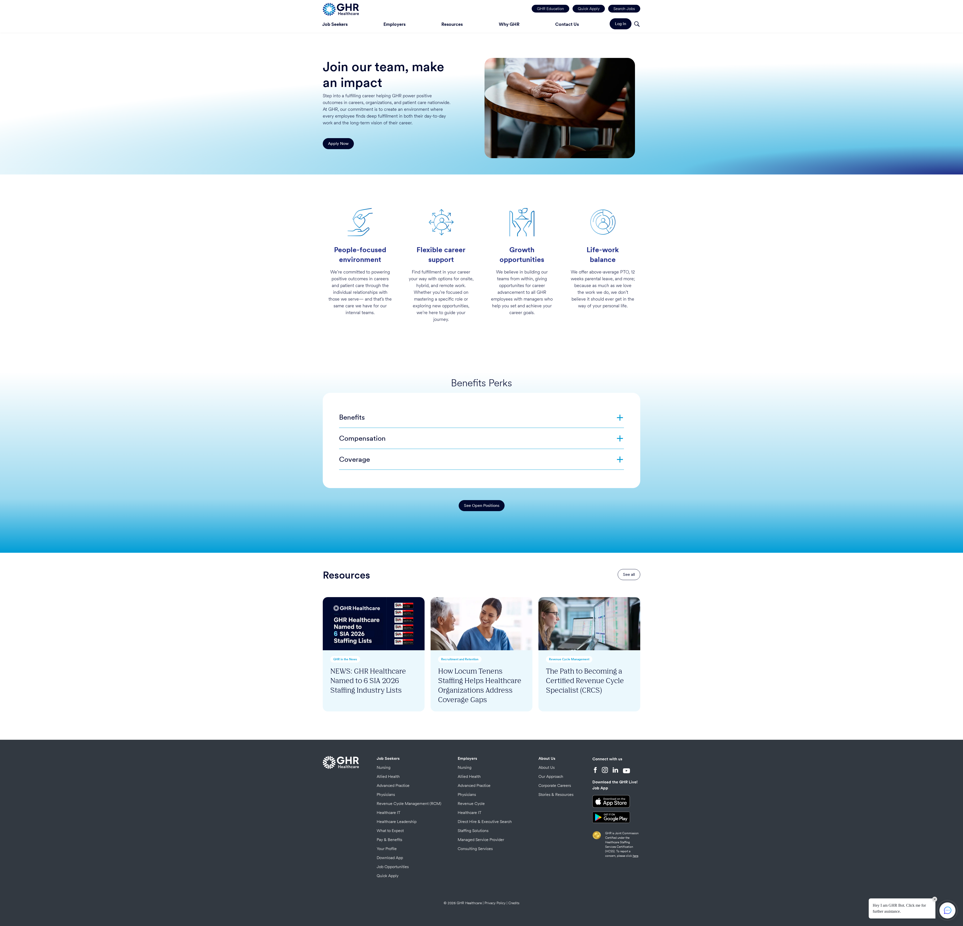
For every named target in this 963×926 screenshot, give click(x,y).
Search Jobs (624, 8)
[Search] (637, 25)
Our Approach (550, 776)
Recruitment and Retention (459, 659)
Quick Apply (589, 8)
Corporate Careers (554, 785)
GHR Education (550, 8)
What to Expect (390, 830)
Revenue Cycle (471, 803)
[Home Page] (341, 8)
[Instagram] (605, 770)
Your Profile (387, 848)
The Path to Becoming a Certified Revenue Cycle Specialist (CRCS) (585, 680)
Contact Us (567, 24)
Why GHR (509, 24)
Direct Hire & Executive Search (485, 821)
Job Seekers (335, 24)
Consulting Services (475, 848)
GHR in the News (345, 659)
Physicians (386, 794)
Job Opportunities (393, 866)
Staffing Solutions (473, 830)
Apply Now (338, 143)
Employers (394, 24)
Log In (620, 23)
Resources (452, 24)
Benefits (352, 417)
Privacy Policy (495, 903)
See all (629, 574)
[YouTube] (626, 770)
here (635, 856)
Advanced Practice (393, 785)
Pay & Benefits (389, 839)
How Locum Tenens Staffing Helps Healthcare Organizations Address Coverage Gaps (479, 684)
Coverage (354, 459)
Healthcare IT (388, 812)
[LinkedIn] (615, 770)
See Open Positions (481, 505)
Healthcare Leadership (397, 821)
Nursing (383, 767)
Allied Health (388, 776)
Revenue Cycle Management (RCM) (409, 803)
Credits (513, 903)
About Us (546, 758)
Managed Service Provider (481, 839)
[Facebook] (595, 770)
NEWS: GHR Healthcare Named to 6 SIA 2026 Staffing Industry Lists (368, 680)
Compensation (362, 438)
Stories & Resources (556, 794)
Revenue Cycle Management (569, 659)
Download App (390, 857)
